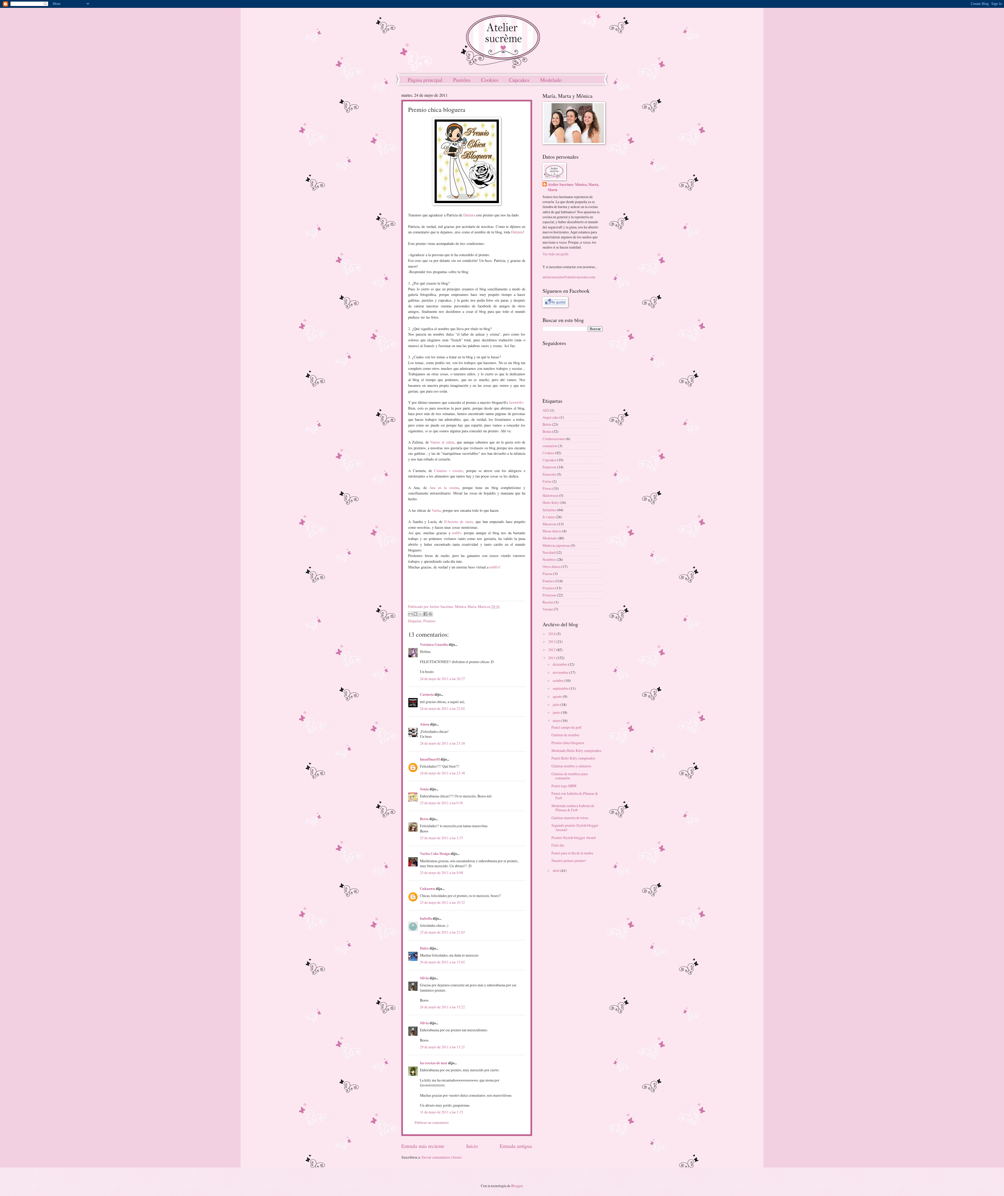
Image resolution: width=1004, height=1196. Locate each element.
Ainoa (424, 724)
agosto (558, 696)
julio (556, 704)
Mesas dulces (552, 530)
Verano (548, 609)
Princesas (549, 595)
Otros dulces (552, 566)
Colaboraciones (554, 438)
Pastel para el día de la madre (572, 852)
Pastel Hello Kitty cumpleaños (573, 758)
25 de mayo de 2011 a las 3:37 (441, 837)
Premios (429, 620)
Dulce (424, 948)
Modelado (551, 79)
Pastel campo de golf (566, 727)
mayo (557, 720)
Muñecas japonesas (556, 545)
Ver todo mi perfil (555, 253)
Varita (436, 510)
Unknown (427, 888)
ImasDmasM (430, 759)
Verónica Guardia (434, 644)
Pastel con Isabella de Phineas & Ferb (574, 795)
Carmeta (427, 694)
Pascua (547, 573)
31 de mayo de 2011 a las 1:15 (441, 1111)
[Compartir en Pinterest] (430, 614)
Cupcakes (519, 79)
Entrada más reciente (422, 1146)
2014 (552, 633)
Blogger (517, 1185)
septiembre (561, 688)
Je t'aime (549, 516)
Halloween (550, 495)
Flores (547, 488)
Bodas (547, 431)
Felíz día (557, 845)
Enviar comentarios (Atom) (442, 1157)
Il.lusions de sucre (458, 521)
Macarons (550, 523)
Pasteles (461, 79)
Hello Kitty (551, 502)
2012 (552, 649)
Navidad (549, 552)
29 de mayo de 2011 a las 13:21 (442, 1046)
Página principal (425, 79)
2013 (552, 641)
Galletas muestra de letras (569, 817)
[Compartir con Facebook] (425, 614)
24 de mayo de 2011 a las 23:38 (442, 772)
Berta (424, 818)
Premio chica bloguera (567, 742)
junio (557, 712)
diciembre (560, 664)
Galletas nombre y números (571, 765)
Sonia (424, 789)
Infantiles (549, 509)
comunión (550, 445)
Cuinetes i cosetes (448, 470)
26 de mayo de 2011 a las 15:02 (442, 961)
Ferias (547, 481)
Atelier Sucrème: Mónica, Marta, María (573, 187)
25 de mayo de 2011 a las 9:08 (441, 872)
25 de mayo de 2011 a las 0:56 (441, 802)
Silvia (424, 978)
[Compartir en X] (420, 614)
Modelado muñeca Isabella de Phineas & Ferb (572, 808)
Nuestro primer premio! (568, 860)
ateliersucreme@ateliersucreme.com (569, 276)
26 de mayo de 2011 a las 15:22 (442, 1006)
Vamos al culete (442, 442)
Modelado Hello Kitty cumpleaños (576, 750)
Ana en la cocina (444, 487)
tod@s (457, 532)
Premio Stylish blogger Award (573, 837)
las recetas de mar (433, 1063)
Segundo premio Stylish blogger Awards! (574, 827)
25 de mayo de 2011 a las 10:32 (442, 902)
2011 (552, 657)
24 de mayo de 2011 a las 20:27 (442, 678)
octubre (558, 680)
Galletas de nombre (565, 734)
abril (556, 870)
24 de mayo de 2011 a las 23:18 (442, 743)
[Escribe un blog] (415, 614)
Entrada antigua (516, 1146)
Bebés (547, 424)
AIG (546, 410)
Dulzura (469, 214)
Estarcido (549, 474)
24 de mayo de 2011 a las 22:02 (442, 708)
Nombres (549, 559)
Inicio (472, 1146)
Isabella (426, 918)
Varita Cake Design (435, 853)
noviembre (561, 672)
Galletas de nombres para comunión (569, 776)
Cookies (489, 79)
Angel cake (551, 417)
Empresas (549, 466)
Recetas (548, 602)
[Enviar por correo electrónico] (410, 614)
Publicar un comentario (432, 1122)
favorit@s (516, 402)
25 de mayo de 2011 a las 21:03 (442, 932)
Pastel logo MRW (564, 785)
